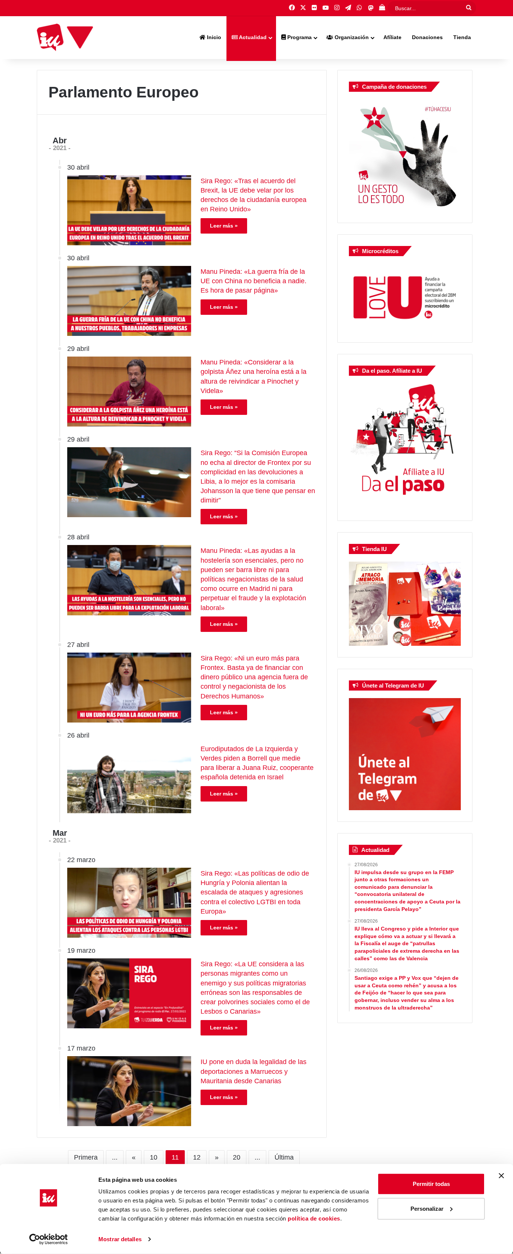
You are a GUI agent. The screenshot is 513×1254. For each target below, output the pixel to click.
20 (236, 1157)
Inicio (213, 37)
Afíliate (392, 37)
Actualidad (252, 37)
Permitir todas (431, 1184)
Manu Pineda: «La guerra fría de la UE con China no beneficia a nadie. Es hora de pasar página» (253, 281)
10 (153, 1157)
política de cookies (314, 1218)
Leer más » (224, 226)
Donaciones (427, 37)
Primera (86, 1157)
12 (197, 1157)
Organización (351, 37)
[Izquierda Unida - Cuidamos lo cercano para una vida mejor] (65, 38)
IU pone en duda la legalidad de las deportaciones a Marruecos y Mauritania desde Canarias (253, 1071)
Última (284, 1157)
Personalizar (427, 1208)
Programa (299, 37)
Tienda (462, 37)
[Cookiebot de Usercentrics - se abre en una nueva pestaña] (48, 1239)
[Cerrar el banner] (501, 1175)
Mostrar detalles (120, 1239)
